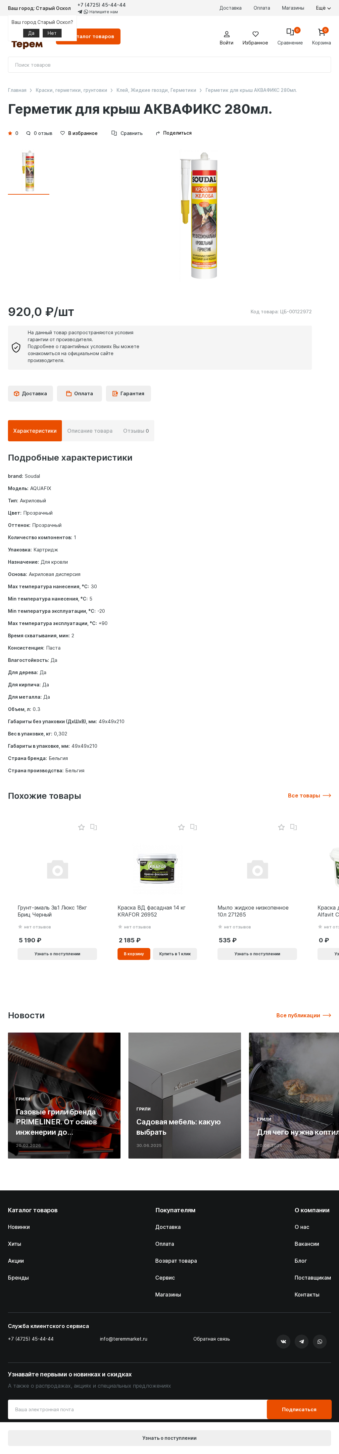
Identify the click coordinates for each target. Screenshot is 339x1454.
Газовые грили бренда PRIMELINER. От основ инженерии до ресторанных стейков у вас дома (58, 1132)
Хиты (14, 1243)
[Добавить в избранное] (81, 827)
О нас (302, 1227)
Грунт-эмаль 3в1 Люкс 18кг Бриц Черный (52, 911)
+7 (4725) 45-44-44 (101, 5)
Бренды (18, 1277)
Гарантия (132, 393)
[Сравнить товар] (93, 827)
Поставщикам (313, 1277)
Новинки (19, 1227)
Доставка (230, 8)
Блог (301, 1260)
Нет (52, 33)
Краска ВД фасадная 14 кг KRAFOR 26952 (152, 911)
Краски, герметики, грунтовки (71, 90)
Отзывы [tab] (136, 430)
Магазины (293, 8)
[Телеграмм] (302, 1342)
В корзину (134, 953)
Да (31, 33)
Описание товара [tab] (90, 430)
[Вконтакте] (283, 1342)
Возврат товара (176, 1260)
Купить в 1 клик (175, 953)
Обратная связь (211, 1339)
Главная (17, 90)
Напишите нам (103, 11)
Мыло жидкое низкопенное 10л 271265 (253, 911)
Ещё (321, 8)
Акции (16, 1260)
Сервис (165, 1277)
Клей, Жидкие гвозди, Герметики (156, 90)
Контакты (307, 1294)
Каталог (92, 36)
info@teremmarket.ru (123, 1339)
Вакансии (307, 1243)
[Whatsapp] (320, 1342)
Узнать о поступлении (169, 1438)
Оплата (262, 8)
